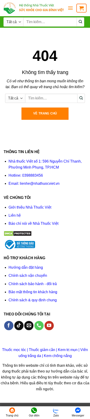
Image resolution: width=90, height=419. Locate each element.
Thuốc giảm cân (42, 350)
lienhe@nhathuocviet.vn (40, 183)
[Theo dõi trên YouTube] (49, 325)
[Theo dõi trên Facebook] (8, 325)
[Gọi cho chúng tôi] (39, 325)
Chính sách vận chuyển (28, 275)
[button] (70, 8)
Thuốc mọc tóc (14, 350)
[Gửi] (80, 22)
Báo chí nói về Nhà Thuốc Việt (33, 223)
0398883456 (32, 175)
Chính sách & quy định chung (33, 300)
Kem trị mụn (68, 350)
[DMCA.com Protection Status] (18, 233)
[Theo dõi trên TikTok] (19, 325)
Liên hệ (15, 215)
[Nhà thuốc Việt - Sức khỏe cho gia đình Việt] (33, 8)
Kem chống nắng (58, 356)
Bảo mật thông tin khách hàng (33, 292)
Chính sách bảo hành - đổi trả (33, 284)
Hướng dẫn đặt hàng (26, 267)
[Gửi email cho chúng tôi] (28, 325)
